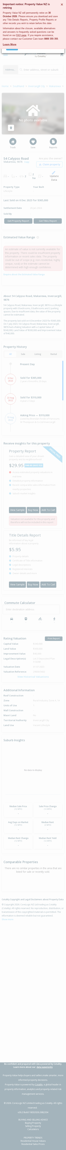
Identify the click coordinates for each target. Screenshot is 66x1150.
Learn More (9, 44)
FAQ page (21, 35)
